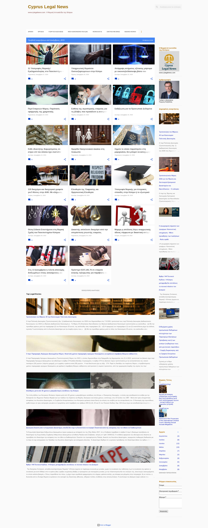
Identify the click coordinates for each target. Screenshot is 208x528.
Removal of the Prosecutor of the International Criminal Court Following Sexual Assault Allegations (169, 421)
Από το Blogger (105, 525)
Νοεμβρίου (163, 469)
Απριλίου (162, 451)
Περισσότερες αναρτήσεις (90, 290)
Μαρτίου (162, 454)
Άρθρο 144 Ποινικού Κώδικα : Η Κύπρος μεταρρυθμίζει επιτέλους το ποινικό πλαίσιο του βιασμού (62, 465)
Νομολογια (97, 31)
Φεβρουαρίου (164, 458)
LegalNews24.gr (165, 384)
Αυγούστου (163, 436)
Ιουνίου (161, 443)
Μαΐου (161, 447)
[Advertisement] (65, 24)
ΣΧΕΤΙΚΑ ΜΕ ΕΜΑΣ (113, 31)
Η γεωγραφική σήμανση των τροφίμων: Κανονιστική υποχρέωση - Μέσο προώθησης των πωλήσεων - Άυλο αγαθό (169, 232)
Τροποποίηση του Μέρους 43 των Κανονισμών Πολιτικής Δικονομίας (51, 317)
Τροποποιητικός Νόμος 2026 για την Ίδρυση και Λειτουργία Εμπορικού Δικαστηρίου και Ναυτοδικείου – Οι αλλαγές (169, 182)
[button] (65, 79)
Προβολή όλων (147, 40)
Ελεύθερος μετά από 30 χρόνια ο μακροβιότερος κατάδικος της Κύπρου (52, 391)
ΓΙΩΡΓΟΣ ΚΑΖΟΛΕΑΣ (56, 31)
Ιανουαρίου (163, 462)
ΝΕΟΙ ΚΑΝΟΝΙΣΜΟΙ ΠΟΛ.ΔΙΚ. (78, 31)
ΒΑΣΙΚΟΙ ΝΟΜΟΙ (130, 31)
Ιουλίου (161, 440)
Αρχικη (30, 31)
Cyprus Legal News (48, 6)
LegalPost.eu (164, 408)
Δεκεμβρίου (163, 466)
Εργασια (41, 31)
